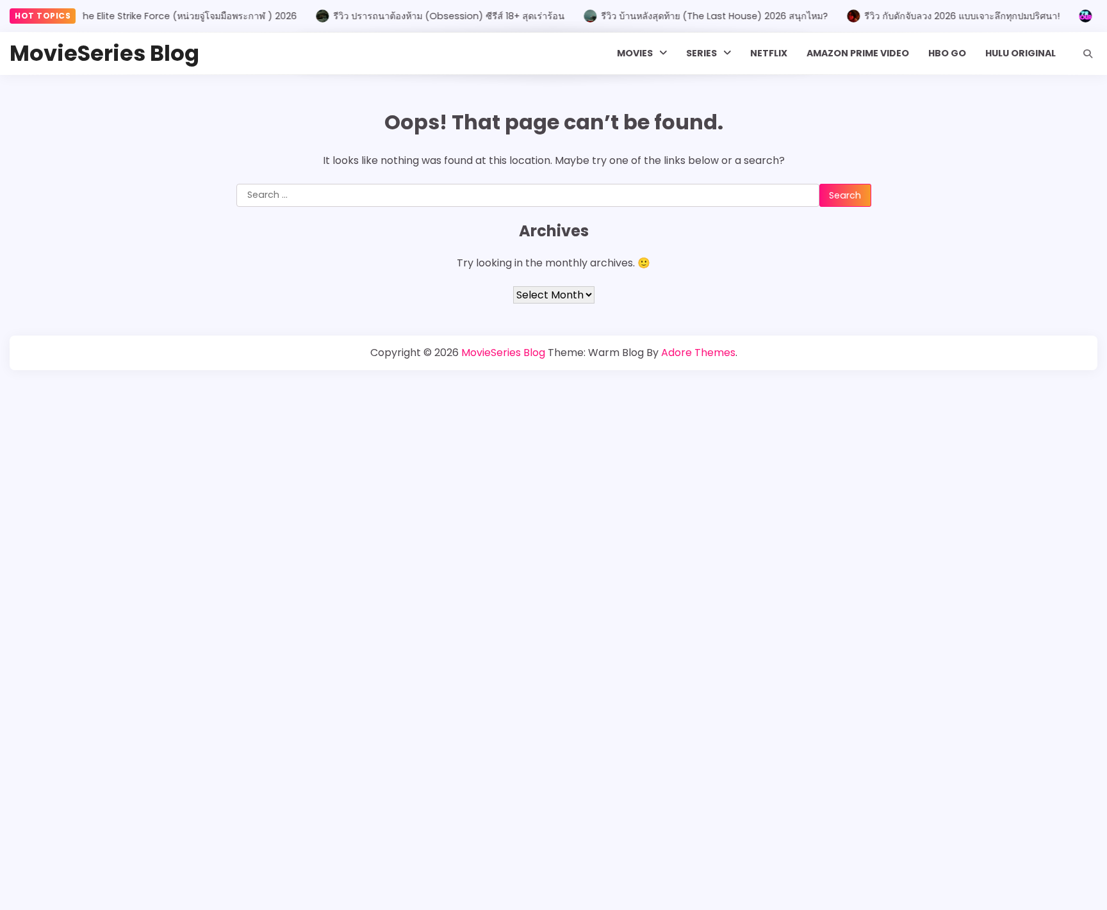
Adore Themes (698, 352)
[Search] (1087, 53)
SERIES (701, 53)
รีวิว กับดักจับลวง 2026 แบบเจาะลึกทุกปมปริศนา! (949, 16)
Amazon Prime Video (858, 53)
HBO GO (947, 53)
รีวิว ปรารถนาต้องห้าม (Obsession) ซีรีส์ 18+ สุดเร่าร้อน (436, 16)
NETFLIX (768, 53)
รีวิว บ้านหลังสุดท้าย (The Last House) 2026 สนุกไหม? (702, 16)
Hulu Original (1020, 53)
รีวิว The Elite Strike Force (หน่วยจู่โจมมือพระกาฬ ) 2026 (165, 16)
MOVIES (635, 53)
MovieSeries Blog (104, 53)
